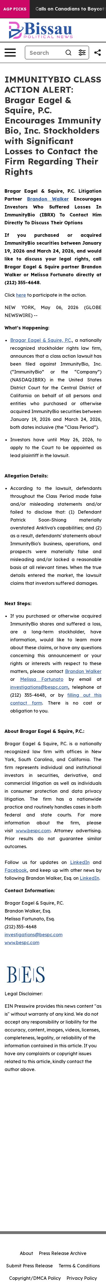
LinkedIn (80, 862)
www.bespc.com (33, 830)
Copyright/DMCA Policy (35, 1278)
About (26, 1253)
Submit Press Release (29, 1266)
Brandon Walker (83, 671)
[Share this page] (97, 52)
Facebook (16, 870)
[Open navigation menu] (10, 52)
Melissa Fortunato (42, 679)
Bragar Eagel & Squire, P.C (40, 340)
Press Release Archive (62, 1253)
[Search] (68, 52)
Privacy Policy (81, 1278)
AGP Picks (14, 9)
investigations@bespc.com (39, 687)
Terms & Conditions (79, 1266)
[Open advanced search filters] (82, 52)
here (21, 295)
